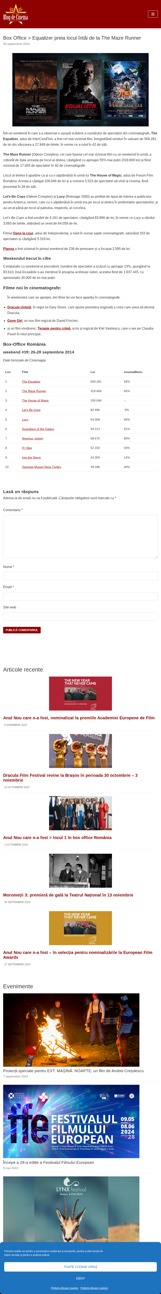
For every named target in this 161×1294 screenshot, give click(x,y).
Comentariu (13, 510)
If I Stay (27, 448)
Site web (9, 607)
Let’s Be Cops (31, 410)
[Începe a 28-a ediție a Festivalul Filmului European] (71, 1157)
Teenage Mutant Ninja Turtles (41, 467)
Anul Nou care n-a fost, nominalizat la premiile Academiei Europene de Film (79, 718)
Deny (80, 1278)
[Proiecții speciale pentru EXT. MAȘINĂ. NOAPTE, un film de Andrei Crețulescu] (71, 1065)
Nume (8, 567)
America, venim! (32, 438)
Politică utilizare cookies (64, 1288)
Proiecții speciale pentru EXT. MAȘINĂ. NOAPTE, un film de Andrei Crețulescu (73, 1071)
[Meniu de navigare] (153, 14)
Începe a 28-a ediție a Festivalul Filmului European (48, 1162)
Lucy (25, 419)
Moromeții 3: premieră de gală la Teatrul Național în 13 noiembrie (68, 895)
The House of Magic (35, 400)
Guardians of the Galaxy (38, 429)
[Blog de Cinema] (15, 14)
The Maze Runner (34, 391)
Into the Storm (31, 457)
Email (8, 587)
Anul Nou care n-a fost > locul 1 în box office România (57, 837)
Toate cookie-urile (80, 1267)
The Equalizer (31, 381)
